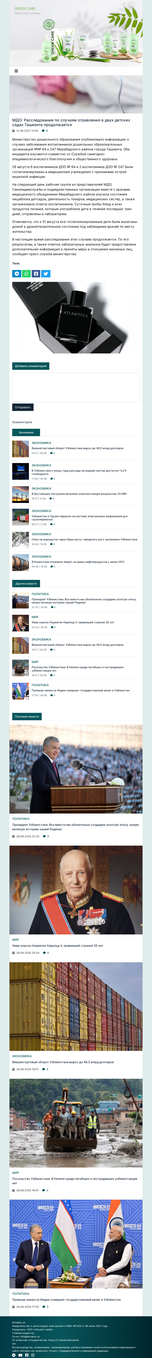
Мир (35, 617)
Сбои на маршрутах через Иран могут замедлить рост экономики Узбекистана (84, 539)
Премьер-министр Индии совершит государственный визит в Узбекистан (81, 690)
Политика (40, 594)
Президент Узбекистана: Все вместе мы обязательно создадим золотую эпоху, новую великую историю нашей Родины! (84, 601)
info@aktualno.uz (30, 1336)
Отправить (23, 407)
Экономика (41, 443)
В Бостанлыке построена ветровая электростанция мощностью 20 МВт (79, 493)
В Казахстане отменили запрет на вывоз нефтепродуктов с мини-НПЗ (78, 561)
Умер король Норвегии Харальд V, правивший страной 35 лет (73, 622)
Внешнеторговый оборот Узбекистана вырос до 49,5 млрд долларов (77, 448)
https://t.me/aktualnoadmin (63, 1340)
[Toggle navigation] (16, 71)
